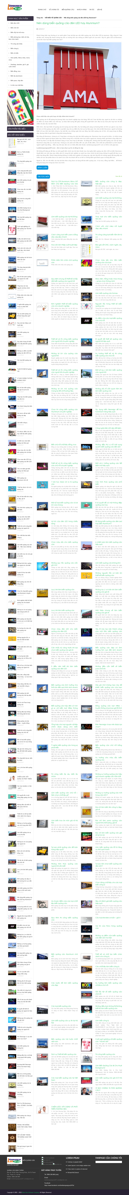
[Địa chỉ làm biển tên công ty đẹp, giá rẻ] (86, 812)
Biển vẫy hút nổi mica (17, 32)
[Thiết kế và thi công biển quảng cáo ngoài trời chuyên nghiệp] (42, 341)
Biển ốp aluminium (16, 76)
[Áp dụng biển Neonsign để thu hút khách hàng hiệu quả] (86, 413)
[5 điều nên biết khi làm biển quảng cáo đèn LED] (42, 669)
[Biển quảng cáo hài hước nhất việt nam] (42, 1043)
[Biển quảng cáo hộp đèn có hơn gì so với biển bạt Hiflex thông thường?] (42, 709)
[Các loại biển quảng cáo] (42, 1009)
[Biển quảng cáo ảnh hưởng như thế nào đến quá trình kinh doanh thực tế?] (42, 688)
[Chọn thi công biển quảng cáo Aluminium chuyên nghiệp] (42, 413)
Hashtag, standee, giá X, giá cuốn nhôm (19, 65)
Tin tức (91, 9)
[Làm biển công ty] (86, 1024)
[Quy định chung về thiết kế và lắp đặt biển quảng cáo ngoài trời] (42, 282)
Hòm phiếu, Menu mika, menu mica (19, 59)
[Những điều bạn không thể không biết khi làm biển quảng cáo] (86, 1009)
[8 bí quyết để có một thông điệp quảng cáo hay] (86, 505)
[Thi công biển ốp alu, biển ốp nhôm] (42, 777)
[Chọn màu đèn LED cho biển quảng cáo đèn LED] (42, 631)
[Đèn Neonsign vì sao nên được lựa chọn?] (86, 727)
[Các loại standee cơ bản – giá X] (86, 920)
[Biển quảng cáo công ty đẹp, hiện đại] (86, 183)
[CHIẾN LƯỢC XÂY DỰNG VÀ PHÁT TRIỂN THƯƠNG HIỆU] (42, 1110)
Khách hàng (82, 9)
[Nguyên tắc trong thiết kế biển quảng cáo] (86, 306)
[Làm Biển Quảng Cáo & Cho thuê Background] (86, 1069)
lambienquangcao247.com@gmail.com (22, 1179)
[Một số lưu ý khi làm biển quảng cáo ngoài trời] (86, 373)
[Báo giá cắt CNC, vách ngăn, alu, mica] (86, 251)
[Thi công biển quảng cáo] (86, 1058)
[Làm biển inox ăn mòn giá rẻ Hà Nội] (42, 824)
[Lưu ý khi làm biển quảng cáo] (42, 593)
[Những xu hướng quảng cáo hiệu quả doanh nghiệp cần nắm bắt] (86, 777)
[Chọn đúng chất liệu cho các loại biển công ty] (86, 886)
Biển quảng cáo (68, 9)
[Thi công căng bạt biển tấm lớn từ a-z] (86, 238)
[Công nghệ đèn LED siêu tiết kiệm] (86, 430)
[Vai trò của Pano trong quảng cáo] (86, 929)
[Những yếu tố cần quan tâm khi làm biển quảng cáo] (86, 392)
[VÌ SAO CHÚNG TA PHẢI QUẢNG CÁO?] (86, 1091)
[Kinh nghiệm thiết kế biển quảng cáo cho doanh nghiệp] (42, 307)
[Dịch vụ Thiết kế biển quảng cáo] (42, 1057)
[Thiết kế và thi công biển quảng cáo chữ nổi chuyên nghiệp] (42, 466)
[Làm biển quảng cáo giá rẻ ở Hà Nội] (86, 1080)
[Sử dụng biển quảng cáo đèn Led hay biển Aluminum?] (86, 524)
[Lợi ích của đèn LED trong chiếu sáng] (42, 523)
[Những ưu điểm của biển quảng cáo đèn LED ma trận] (86, 939)
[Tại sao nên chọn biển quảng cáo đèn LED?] (86, 867)
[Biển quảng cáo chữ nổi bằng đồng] (86, 747)
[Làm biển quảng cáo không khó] (86, 566)
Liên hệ (99, 9)
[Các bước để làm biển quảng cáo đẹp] (42, 986)
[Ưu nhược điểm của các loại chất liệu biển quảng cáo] (42, 904)
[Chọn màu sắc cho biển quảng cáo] (42, 545)
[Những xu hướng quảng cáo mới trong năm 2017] (86, 795)
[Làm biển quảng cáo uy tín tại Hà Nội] (42, 1023)
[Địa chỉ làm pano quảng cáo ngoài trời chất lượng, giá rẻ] (86, 824)
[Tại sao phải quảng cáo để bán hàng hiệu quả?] (42, 851)
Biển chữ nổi (14, 28)
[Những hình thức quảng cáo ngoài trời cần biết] (42, 867)
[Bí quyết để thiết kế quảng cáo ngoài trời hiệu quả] (86, 342)
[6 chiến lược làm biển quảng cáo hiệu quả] (86, 545)
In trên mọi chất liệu (16, 85)
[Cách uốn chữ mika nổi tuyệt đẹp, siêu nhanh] (86, 228)
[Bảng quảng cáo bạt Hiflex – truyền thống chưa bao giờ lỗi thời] (86, 709)
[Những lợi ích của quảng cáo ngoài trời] (42, 357)
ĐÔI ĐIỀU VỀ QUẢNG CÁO (53, 17)
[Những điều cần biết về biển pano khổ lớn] (86, 669)
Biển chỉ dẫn (14, 53)
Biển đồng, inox (15, 71)
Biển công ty (14, 48)
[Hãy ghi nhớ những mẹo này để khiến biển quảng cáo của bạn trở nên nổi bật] (86, 688)
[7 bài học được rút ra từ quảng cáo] (42, 485)
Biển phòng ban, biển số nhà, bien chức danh (19, 38)
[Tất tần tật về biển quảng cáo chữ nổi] (86, 995)
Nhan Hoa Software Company (30, 1192)
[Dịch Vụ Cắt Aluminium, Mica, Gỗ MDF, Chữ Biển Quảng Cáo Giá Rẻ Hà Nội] (42, 187)
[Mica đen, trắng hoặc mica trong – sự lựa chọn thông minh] (86, 282)
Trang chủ (42, 9)
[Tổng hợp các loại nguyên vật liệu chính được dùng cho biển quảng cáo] (42, 727)
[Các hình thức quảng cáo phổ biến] (86, 485)
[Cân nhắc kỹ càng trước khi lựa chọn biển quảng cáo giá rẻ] (42, 651)
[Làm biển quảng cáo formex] (86, 296)
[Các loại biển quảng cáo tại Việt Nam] (42, 1081)
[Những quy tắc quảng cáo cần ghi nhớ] (42, 566)
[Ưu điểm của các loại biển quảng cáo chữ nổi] (86, 320)
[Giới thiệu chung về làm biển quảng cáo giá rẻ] (86, 613)
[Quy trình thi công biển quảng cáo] (42, 921)
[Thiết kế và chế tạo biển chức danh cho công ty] (86, 957)
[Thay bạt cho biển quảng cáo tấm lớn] (86, 220)
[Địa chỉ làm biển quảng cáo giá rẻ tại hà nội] (86, 836)
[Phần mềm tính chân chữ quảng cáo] (42, 262)
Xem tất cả (118, 176)
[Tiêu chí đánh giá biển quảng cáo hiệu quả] (86, 904)
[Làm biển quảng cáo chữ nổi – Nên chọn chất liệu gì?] (42, 796)
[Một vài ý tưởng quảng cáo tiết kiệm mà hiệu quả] (86, 466)
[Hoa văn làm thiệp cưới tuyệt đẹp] (42, 247)
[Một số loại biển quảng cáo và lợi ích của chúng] (42, 506)
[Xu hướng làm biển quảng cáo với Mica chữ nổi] (86, 985)
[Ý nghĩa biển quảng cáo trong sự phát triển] (42, 748)
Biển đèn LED (14, 23)
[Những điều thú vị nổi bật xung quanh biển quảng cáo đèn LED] (86, 447)
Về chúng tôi (54, 9)
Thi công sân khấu (16, 44)
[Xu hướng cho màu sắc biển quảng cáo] (86, 761)
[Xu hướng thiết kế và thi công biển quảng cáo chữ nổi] (86, 356)
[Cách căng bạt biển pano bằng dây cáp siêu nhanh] (42, 238)
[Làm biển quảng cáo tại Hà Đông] (86, 201)
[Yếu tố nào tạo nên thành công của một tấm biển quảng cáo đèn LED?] (86, 632)
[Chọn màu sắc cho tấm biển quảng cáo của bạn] (86, 263)
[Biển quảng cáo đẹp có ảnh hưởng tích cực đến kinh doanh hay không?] (86, 651)
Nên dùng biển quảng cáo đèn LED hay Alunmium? (80, 17)
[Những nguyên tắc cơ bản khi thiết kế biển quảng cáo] (86, 575)
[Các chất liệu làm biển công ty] (86, 970)
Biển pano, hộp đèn (16, 80)
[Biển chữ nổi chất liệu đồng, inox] (42, 447)
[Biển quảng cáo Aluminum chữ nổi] (42, 956)
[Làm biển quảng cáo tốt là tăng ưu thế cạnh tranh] (86, 850)
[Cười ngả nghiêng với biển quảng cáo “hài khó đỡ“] (86, 1045)
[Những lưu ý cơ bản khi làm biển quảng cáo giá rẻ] (86, 593)
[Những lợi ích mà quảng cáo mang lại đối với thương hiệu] (42, 391)
